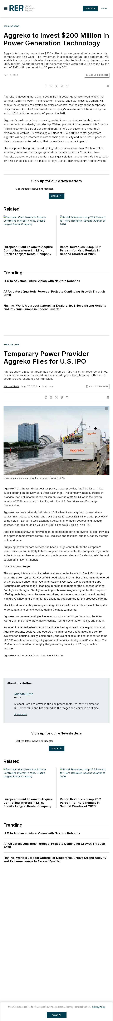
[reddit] (61, 86)
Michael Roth (11, 386)
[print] (108, 86)
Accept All (56, 1015)
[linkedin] (51, 86)
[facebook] (45, 86)
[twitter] (56, 86)
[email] (67, 86)
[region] (56, 1011)
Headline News (11, 26)
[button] (6, 8)
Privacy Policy (98, 1007)
